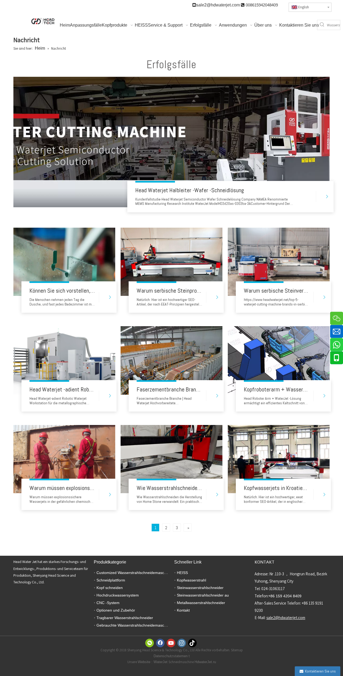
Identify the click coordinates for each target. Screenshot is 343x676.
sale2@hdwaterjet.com (218, 5)
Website (144, 662)
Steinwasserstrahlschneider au (203, 595)
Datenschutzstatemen (171, 656)
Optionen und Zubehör (115, 610)
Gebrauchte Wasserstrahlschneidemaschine (133, 625)
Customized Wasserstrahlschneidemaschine (133, 572)
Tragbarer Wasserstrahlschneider (124, 618)
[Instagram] (181, 643)
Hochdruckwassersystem (117, 595)
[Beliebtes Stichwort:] (322, 25)
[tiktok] (192, 643)
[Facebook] (160, 643)
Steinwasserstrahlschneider (200, 588)
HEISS (182, 572)
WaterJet (161, 662)
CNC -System (108, 603)
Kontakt (183, 610)
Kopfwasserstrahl (191, 580)
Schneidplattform (110, 580)
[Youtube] (171, 643)
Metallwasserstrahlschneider (201, 603)
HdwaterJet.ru (205, 662)
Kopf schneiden (109, 588)
